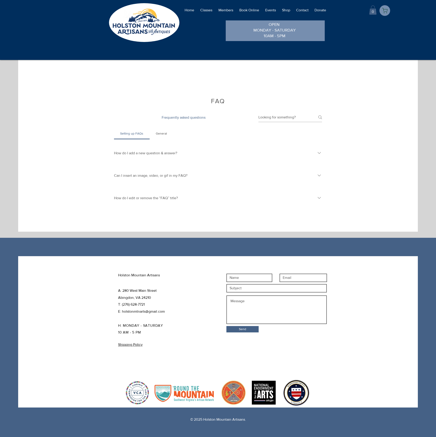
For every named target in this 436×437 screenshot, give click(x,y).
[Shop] (384, 10)
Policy (140, 362)
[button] (373, 10)
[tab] (132, 133)
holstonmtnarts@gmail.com (143, 311)
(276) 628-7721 (133, 304)
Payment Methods (133, 369)
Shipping (126, 362)
